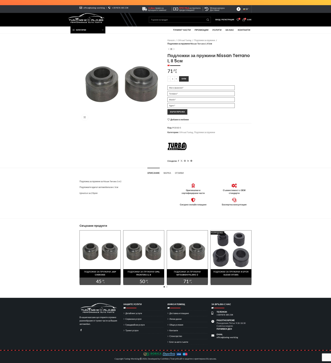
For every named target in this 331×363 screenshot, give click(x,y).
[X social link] (181, 161)
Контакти (173, 330)
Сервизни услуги (133, 319)
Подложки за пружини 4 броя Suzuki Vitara (231, 273)
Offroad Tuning (184, 40)
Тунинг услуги (131, 330)
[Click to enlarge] (84, 117)
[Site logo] (86, 19)
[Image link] (99, 308)
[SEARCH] (208, 20)
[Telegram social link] (191, 161)
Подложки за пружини (204, 40)
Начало (171, 40)
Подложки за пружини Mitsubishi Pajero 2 (187, 273)
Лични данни (175, 319)
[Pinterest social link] (185, 161)
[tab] (153, 172)
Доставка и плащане (179, 313)
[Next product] (174, 49)
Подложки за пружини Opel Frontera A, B (144, 273)
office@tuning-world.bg (94, 7)
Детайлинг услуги (133, 313)
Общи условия (176, 324)
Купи (184, 79)
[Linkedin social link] (188, 161)
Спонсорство (175, 336)
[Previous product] (168, 49)
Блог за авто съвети (178, 342)
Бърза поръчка (177, 112)
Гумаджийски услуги (135, 324)
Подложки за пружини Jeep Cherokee (100, 273)
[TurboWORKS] (177, 147)
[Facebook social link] (238, 9)
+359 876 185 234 (120, 7)
